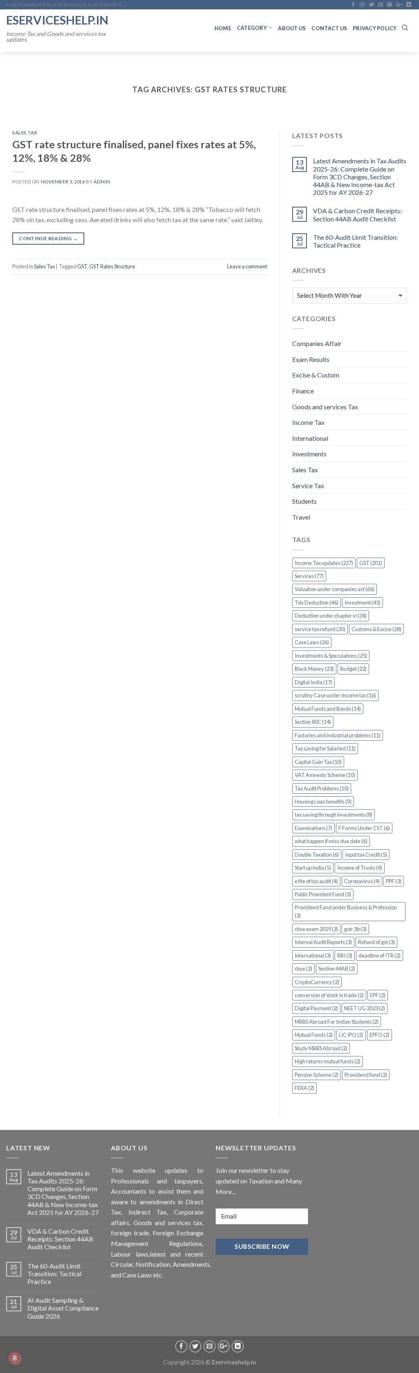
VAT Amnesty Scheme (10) (325, 775)
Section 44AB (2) (336, 968)
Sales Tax (25, 132)
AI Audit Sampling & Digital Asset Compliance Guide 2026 (63, 1307)
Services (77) (309, 576)
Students (304, 501)
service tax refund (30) (320, 629)
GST (82, 266)
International (310, 438)
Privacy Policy (375, 28)
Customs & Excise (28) (376, 629)
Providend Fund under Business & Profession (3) (346, 911)
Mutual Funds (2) (314, 1034)
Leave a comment (247, 266)
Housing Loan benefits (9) (323, 801)
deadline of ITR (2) (379, 955)
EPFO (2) (379, 1034)
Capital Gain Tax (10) (318, 762)
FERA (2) (304, 1088)
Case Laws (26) (312, 642)
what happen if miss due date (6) (331, 841)
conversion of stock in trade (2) (329, 995)
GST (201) (370, 563)
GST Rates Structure (112, 266)
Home (222, 28)
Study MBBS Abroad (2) (321, 1048)
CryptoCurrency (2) (317, 982)
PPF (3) (393, 881)
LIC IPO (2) (351, 1034)
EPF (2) (377, 995)
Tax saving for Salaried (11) (325, 748)
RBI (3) (344, 955)
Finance (303, 391)
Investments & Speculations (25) (331, 655)
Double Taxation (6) (317, 854)
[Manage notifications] (14, 1358)
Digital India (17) (313, 682)
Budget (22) (353, 668)
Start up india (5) (313, 867)
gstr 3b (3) (355, 929)
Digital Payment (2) (316, 1008)
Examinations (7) (313, 828)
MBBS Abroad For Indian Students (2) (336, 1021)
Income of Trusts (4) (359, 867)
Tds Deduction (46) (316, 602)
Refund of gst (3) (376, 942)
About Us (292, 28)
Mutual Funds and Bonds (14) (328, 708)
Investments (309, 454)
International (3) (313, 955)
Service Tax (308, 485)
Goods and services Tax (325, 407)
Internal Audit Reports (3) (323, 942)
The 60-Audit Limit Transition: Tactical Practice (355, 241)
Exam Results (310, 359)
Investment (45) (363, 602)
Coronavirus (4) (362, 881)
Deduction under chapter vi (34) (331, 615)
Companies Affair (317, 343)
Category (252, 28)
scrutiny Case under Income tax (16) (335, 695)
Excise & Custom (315, 375)
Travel (301, 517)
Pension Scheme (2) (316, 1075)
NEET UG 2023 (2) (364, 1008)
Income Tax (308, 422)
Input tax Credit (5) (366, 854)
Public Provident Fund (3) (323, 894)
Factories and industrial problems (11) (338, 735)
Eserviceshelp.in (57, 20)
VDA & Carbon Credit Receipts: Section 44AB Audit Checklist (357, 214)
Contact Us (329, 28)
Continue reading (48, 238)
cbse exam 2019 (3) (316, 929)
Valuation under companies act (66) (334, 589)
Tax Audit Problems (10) (322, 788)
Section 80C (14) (313, 722)
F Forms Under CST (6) (364, 828)
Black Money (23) (314, 668)
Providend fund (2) (366, 1075)
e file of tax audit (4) (316, 881)
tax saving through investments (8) (333, 814)
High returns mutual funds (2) (327, 1061)
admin (102, 181)
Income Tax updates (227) (324, 563)
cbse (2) (303, 968)
